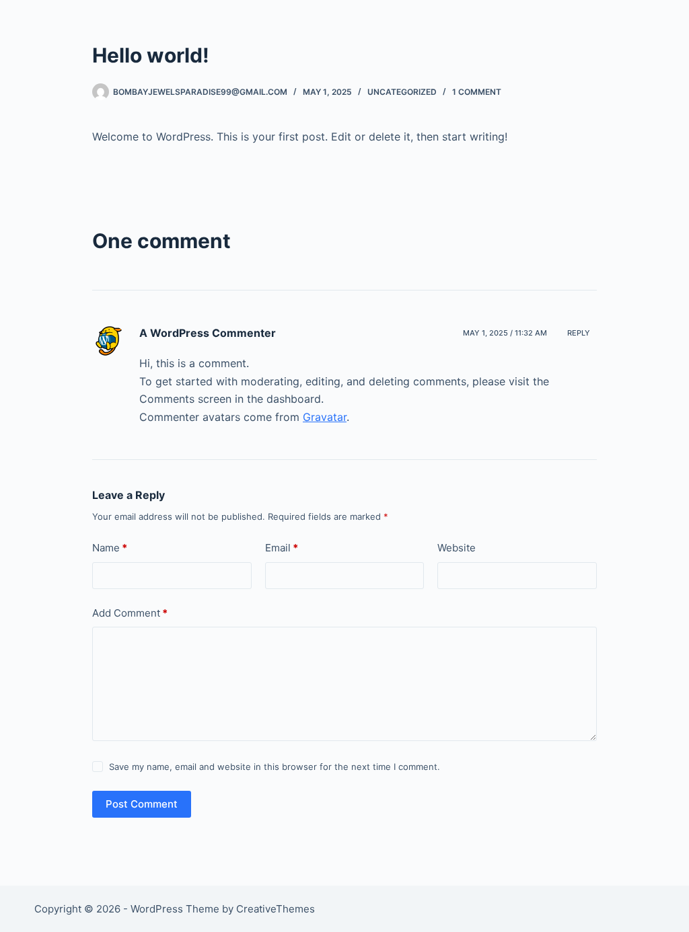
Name (109, 547)
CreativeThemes (275, 908)
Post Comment (142, 804)
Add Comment (130, 613)
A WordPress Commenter (207, 333)
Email (281, 547)
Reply (578, 333)
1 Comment (476, 92)
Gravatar (325, 417)
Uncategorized (402, 92)
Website (456, 547)
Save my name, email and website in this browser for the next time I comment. (274, 766)
